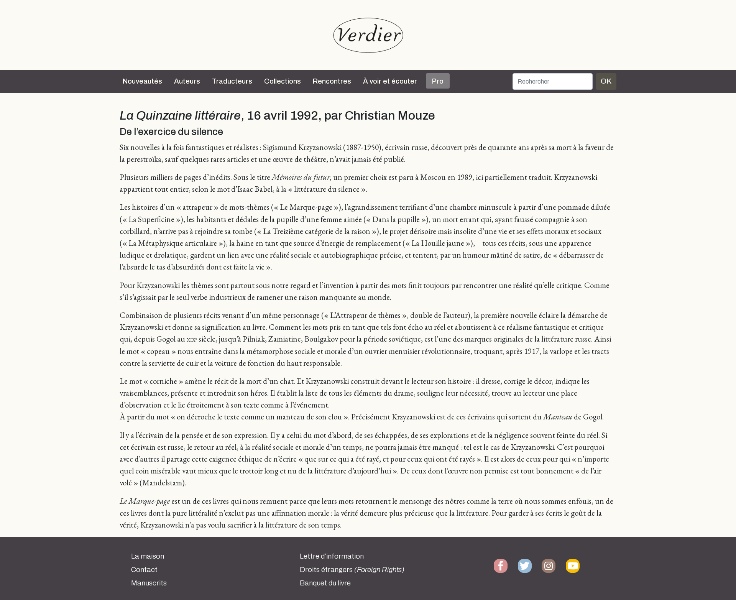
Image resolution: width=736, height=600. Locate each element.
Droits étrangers (352, 570)
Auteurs (187, 81)
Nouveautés (142, 81)
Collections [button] (282, 81)
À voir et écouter (390, 81)
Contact (144, 570)
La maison (147, 556)
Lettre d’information (332, 556)
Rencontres (332, 81)
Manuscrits (149, 583)
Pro (438, 81)
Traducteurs (232, 81)
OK (606, 81)
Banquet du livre (325, 583)
